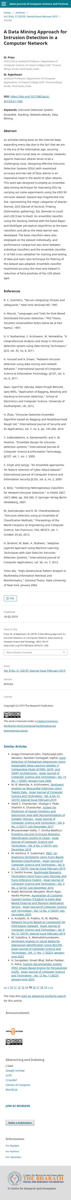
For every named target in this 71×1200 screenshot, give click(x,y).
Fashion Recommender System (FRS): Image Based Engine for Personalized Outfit (39, 968)
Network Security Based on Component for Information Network (38, 924)
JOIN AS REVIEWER (18, 1106)
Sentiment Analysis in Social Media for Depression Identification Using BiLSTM (36, 943)
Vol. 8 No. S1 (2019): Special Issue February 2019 (31, 16)
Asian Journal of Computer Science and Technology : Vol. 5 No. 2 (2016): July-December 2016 (38, 883)
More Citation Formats (19, 652)
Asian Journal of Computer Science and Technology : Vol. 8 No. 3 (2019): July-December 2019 (35, 843)
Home (7, 12)
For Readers (12, 1145)
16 (34, 987)
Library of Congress (18, 1085)
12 (18, 987)
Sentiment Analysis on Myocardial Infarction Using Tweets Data (37, 788)
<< (5, 987)
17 (37, 987)
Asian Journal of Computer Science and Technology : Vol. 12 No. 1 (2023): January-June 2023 (38, 975)
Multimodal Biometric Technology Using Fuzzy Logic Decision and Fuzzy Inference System (38, 876)
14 (26, 987)
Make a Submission (20, 1122)
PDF (11, 598)
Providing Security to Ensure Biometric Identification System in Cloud (35, 836)
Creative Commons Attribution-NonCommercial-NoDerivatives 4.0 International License (31, 725)
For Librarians (13, 1157)
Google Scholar (15, 1070)
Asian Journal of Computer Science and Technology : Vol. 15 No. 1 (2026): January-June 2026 (38, 777)
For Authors (12, 1151)
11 (15, 987)
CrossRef (11, 1080)
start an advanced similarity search (43, 996)
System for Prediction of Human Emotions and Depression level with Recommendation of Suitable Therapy (38, 813)
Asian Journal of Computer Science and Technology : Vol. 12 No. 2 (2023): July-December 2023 (39, 910)
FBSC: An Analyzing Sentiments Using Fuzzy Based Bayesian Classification (37, 857)
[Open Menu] (4, 4)
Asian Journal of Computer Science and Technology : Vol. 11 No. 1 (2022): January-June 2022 (38, 952)
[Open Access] (14, 1034)
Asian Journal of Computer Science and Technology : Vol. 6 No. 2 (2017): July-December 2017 (38, 822)
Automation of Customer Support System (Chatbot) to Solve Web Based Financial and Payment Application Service (37, 901)
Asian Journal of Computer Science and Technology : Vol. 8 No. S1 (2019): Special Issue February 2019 (37, 796)
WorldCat (11, 1089)
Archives (20, 12)
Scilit (9, 1075)
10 (11, 987)
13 (22, 987)
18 (41, 987)
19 (45, 987)
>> (51, 987)
